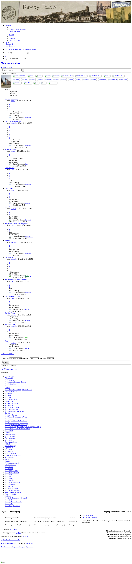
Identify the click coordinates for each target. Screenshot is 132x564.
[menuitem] (17, 29)
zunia (27, 348)
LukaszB (28, 117)
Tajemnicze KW (10, 324)
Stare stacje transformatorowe (14, 207)
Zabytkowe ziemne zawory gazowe (16, 224)
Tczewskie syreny (11, 149)
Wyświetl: (5, 358)
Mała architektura (10, 63)
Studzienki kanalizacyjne (13, 121)
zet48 (12, 170)
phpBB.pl (26, 536)
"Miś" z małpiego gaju (12, 296)
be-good (13, 209)
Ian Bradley (13, 529)
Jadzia (27, 276)
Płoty (6, 341)
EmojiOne (29, 543)
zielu (26, 337)
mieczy (13, 151)
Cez (26, 164)
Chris (12, 298)
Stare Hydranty (10, 168)
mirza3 (13, 101)
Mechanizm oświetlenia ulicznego (16, 279)
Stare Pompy (9, 188)
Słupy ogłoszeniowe (11, 99)
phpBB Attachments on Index (10, 540)
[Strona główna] (66, 12)
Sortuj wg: (26, 358)
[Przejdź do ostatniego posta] (32, 117)
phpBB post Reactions (8, 543)
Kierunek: (43, 358)
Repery (7, 240)
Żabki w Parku (10, 313)
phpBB (18, 533)
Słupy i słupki (9, 257)
